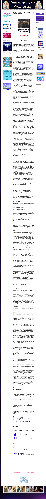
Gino (16, 437)
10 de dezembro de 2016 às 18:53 (21, 437)
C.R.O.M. (27, 9)
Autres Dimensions (7, 9)
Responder (16, 440)
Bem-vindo (3, 9)
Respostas (16, 433)
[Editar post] (13, 422)
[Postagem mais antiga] (30, 472)
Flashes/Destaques (33, 9)
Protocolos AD (23, 9)
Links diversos (37, 9)
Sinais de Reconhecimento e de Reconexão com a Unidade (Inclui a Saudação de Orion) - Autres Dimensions (7, 53)
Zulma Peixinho (18, 453)
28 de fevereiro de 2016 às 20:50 (24, 434)
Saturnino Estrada (18, 434)
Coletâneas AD (18, 9)
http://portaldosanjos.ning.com (17, 419)
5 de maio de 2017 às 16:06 (23, 453)
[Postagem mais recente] (16, 472)
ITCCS (29, 9)
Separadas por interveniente (13, 9)
